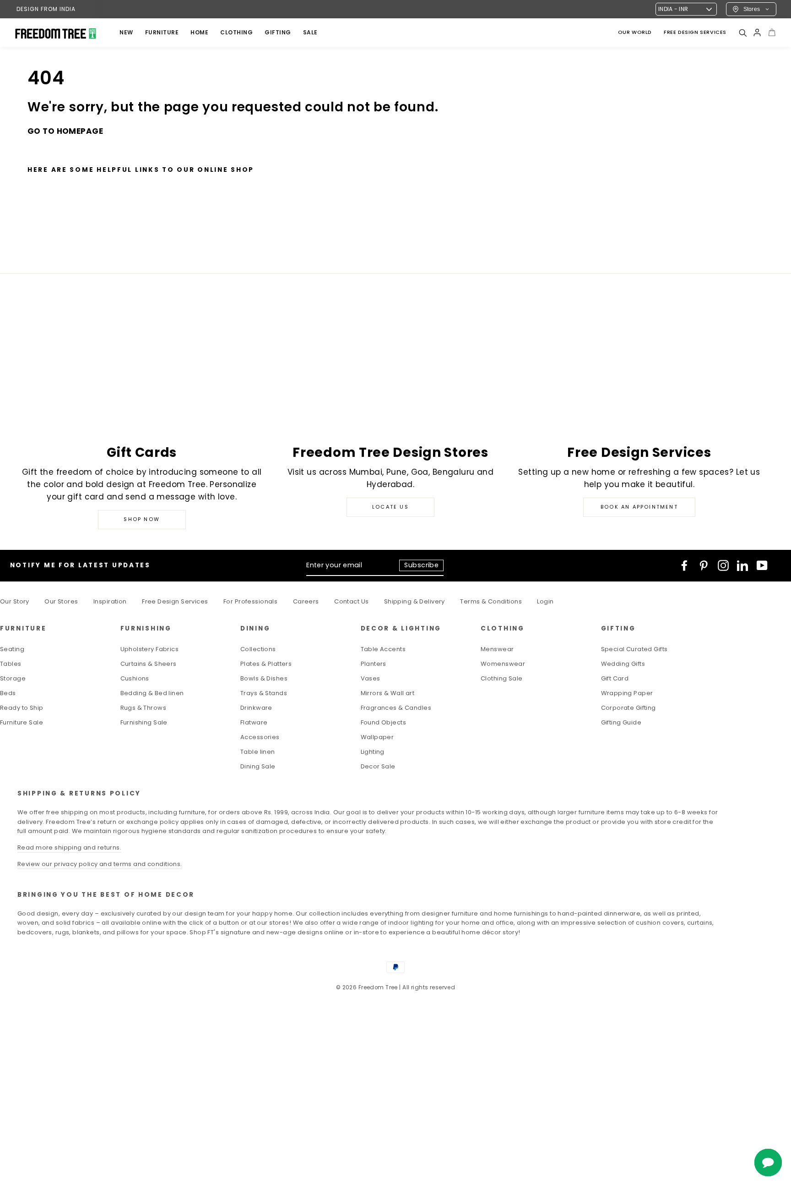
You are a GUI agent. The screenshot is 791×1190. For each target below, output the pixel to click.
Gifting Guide (621, 722)
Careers (306, 601)
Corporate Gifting (628, 707)
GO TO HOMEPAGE (65, 131)
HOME (199, 32)
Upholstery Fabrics (149, 649)
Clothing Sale (502, 678)
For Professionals (250, 601)
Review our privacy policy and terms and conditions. (99, 864)
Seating (12, 649)
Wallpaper (377, 737)
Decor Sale (378, 766)
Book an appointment (639, 506)
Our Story (14, 601)
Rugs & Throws (143, 707)
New (126, 32)
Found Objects (383, 722)
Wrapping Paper (627, 693)
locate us (390, 506)
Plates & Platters (266, 663)
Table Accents (383, 649)
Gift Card (615, 678)
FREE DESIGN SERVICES (695, 32)
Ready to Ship (21, 707)
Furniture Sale (21, 722)
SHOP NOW (142, 519)
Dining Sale (258, 766)
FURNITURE (162, 32)
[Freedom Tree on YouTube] (762, 565)
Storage (13, 678)
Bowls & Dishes (263, 678)
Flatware (253, 722)
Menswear (497, 649)
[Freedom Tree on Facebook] (684, 565)
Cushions (134, 678)
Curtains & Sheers (148, 663)
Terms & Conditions (491, 601)
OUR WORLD (635, 32)
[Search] (742, 32)
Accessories (260, 737)
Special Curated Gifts (634, 649)
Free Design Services (175, 601)
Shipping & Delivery (414, 601)
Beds (8, 693)
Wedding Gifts (623, 663)
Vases (370, 678)
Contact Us (351, 601)
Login (545, 601)
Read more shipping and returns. (69, 847)
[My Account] (757, 32)
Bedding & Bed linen (152, 693)
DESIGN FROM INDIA (46, 9)
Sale (310, 32)
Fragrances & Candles (396, 707)
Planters (373, 663)
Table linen (257, 751)
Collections (258, 649)
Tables (11, 663)
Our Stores (61, 601)
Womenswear (503, 663)
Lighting (373, 751)
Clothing (236, 32)
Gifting (278, 32)
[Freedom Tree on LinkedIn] (742, 565)
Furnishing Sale (144, 722)
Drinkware (256, 707)
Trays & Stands (263, 693)
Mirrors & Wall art (388, 693)
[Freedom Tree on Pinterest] (703, 565)
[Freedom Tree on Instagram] (723, 565)
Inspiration (110, 601)
